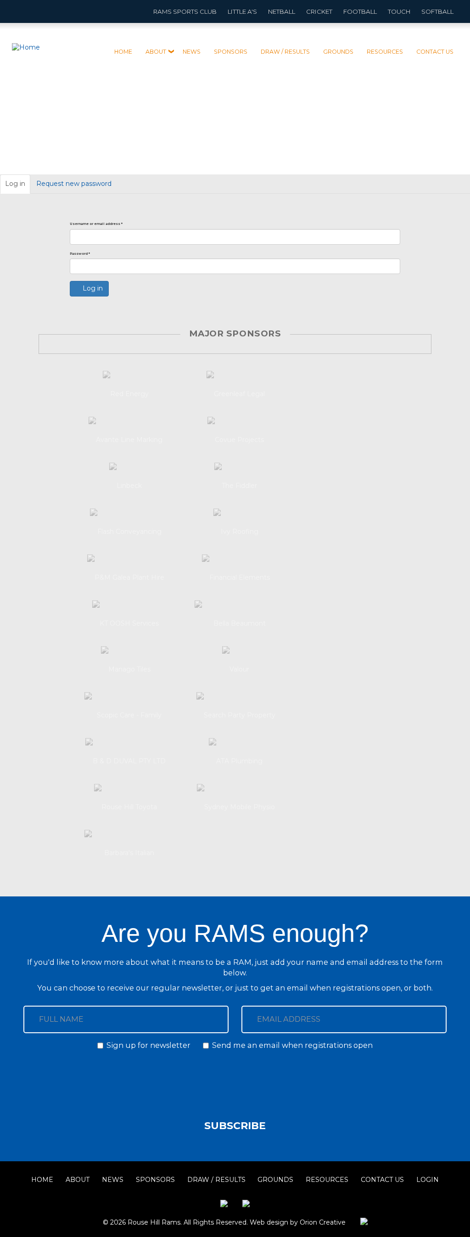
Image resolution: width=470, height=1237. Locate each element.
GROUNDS (338, 51)
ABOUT (155, 51)
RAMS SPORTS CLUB (185, 11)
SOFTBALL (437, 11)
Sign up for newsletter (148, 1045)
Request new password (74, 183)
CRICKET (319, 11)
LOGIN (427, 1179)
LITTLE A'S (242, 11)
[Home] (29, 47)
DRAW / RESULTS (285, 51)
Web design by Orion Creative (298, 1222)
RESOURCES (385, 51)
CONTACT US (434, 51)
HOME (123, 51)
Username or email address (96, 224)
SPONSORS (230, 51)
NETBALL (281, 11)
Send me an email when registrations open (292, 1045)
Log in (17, 186)
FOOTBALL (360, 11)
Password (80, 254)
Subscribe (235, 1125)
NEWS (192, 51)
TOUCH (399, 11)
